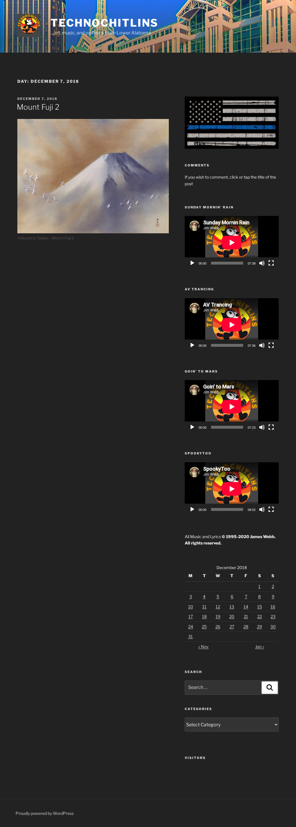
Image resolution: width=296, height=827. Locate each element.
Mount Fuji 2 (38, 106)
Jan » (259, 646)
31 (190, 636)
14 (246, 606)
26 (217, 626)
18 (204, 616)
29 (259, 626)
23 (273, 616)
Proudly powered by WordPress (45, 813)
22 (259, 616)
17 (190, 616)
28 (245, 626)
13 (232, 606)
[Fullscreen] (271, 263)
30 (273, 626)
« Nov (203, 646)
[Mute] (262, 263)
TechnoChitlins (104, 22)
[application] (232, 242)
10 (190, 606)
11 (204, 606)
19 (218, 616)
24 (190, 626)
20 (231, 616)
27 (232, 626)
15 (259, 606)
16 (273, 606)
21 (246, 616)
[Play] (192, 263)
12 (218, 606)
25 (204, 626)
